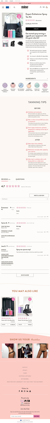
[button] (8, 7)
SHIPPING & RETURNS (25, 376)
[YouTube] (30, 391)
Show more (25, 275)
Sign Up (29, 3)
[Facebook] (19, 391)
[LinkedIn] (27, 391)
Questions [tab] (20, 179)
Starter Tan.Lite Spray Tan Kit (25, 320)
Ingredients (31, 78)
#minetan (35, 340)
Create (36, 29)
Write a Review (39, 195)
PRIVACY (25, 370)
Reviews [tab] (4, 179)
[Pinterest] (22, 391)
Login (41, 7)
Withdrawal (25, 379)
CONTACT (25, 367)
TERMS (25, 373)
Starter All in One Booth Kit (8, 320)
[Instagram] (25, 391)
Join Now (36, 416)
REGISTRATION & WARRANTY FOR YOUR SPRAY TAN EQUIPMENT (25, 381)
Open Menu (3, 7)
